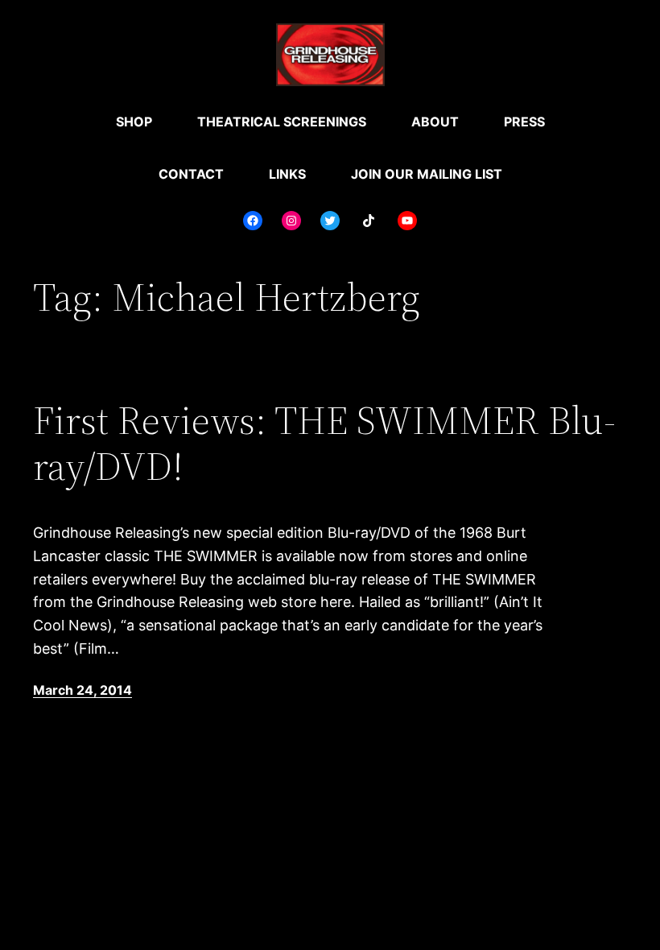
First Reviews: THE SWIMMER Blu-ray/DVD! (324, 443)
